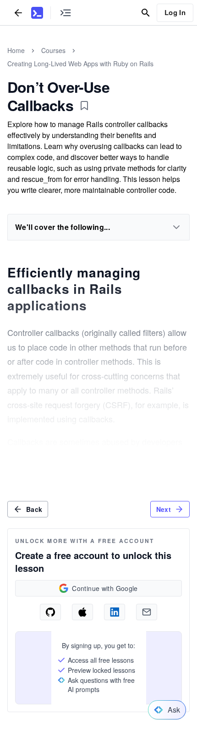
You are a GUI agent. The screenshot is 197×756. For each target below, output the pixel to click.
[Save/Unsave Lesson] (84, 105)
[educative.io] (37, 13)
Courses (53, 50)
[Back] (18, 12)
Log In (175, 12)
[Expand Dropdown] (176, 227)
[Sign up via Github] (50, 612)
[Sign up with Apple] (82, 612)
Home (16, 50)
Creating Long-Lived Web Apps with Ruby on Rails (80, 63)
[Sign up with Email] (146, 612)
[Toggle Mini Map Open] (66, 12)
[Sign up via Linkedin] (114, 612)
